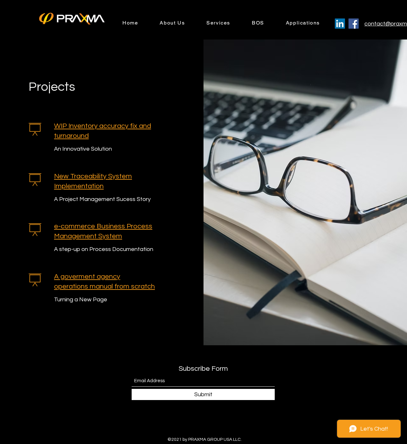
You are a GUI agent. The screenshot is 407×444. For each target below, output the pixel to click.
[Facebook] (353, 23)
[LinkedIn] (340, 23)
